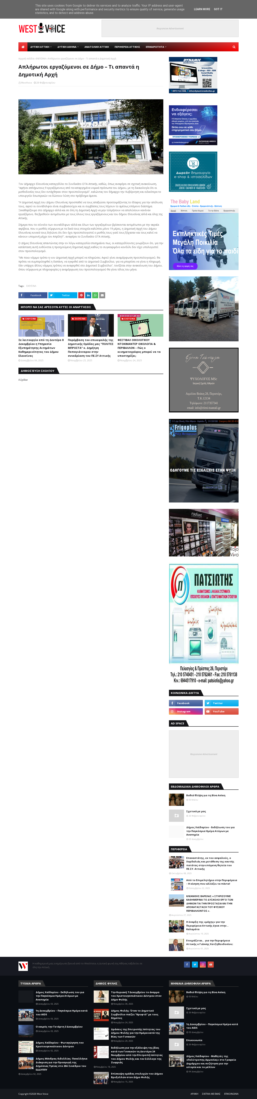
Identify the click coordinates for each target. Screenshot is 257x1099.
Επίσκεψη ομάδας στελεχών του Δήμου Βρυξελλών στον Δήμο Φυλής (137, 1075)
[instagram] (186, 711)
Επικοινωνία (194, 1040)
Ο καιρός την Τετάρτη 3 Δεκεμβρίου (59, 1026)
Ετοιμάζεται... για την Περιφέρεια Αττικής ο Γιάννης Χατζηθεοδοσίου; (209, 942)
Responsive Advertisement (170, 28)
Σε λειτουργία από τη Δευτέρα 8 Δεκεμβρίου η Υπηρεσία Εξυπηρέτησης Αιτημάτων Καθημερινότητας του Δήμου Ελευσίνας (41, 347)
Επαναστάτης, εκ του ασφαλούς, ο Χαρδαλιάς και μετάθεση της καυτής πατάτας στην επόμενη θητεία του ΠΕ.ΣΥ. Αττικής (210, 863)
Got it (218, 9)
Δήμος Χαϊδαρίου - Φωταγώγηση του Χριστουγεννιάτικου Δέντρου (60, 1044)
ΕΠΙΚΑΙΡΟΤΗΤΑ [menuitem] (155, 47)
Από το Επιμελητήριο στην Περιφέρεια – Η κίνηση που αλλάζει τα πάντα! (211, 882)
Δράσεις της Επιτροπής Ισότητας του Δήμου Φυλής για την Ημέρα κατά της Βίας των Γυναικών (135, 1033)
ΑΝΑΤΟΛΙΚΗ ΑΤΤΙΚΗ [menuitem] (96, 47)
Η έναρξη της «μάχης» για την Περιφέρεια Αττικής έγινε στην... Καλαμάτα (207, 925)
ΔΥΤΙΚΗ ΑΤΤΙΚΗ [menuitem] (39, 47)
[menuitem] (22, 46)
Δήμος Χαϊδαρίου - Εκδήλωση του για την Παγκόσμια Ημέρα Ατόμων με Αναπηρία (210, 831)
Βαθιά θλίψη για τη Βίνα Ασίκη (205, 795)
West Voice (42, 1093)
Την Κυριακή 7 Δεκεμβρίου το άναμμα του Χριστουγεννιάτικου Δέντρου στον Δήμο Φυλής (136, 995)
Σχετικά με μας (196, 811)
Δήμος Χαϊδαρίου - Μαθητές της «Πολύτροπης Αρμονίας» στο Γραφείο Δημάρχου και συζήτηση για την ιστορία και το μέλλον (211, 1061)
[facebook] (186, 703)
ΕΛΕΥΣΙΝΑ (41, 58)
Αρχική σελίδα (26, 58)
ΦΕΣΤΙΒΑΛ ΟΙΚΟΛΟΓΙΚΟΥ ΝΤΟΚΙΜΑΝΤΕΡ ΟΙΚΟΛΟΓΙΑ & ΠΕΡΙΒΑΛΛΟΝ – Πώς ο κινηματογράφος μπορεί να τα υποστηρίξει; (139, 347)
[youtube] (222, 711)
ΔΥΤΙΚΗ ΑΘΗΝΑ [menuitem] (66, 47)
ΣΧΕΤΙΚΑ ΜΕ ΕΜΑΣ (211, 1093)
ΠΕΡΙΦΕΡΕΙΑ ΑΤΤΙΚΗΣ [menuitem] (127, 47)
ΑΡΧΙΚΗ (194, 1093)
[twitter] (222, 703)
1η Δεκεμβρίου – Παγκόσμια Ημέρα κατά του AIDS (61, 1012)
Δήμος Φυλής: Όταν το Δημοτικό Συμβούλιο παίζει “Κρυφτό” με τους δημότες (134, 1014)
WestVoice (26, 82)
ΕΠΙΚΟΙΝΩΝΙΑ (231, 1093)
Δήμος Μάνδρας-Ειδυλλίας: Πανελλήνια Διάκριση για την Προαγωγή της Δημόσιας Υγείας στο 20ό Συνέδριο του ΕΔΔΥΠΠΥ (61, 1064)
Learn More (202, 9)
